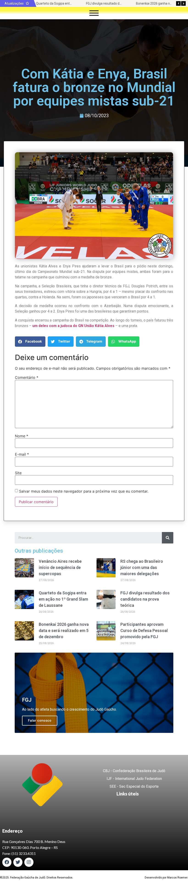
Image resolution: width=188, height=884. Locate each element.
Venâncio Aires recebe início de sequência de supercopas (60, 567)
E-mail (22, 454)
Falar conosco (39, 720)
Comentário (26, 377)
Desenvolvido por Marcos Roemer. (166, 877)
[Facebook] (6, 862)
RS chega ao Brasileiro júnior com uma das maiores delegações (141, 567)
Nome (21, 436)
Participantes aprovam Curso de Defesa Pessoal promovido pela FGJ (144, 630)
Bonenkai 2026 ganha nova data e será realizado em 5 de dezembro (64, 630)
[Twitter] (17, 862)
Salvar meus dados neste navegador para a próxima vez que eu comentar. (83, 491)
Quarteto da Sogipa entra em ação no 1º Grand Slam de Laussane (63, 599)
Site (18, 473)
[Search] (167, 537)
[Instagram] (28, 862)
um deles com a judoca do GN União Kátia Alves (73, 326)
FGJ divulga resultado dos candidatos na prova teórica (145, 599)
